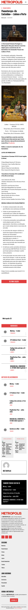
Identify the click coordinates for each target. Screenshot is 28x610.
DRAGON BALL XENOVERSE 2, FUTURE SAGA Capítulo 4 (18, 367)
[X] (6, 21)
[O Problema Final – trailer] (5, 341)
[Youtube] (10, 537)
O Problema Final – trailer (18, 340)
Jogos (12, 352)
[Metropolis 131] (14, 300)
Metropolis (3, 17)
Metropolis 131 (7, 318)
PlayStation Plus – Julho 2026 (18, 358)
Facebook (12, 143)
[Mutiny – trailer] (5, 331)
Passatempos (7, 8)
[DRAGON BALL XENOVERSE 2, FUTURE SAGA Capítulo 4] (5, 368)
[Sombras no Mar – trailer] (5, 430)
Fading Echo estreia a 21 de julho (17, 349)
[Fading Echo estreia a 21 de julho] (5, 350)
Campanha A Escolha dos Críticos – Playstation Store (22, 446)
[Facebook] (2, 21)
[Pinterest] (9, 21)
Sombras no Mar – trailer (17, 429)
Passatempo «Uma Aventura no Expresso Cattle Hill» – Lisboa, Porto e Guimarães (9, 448)
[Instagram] (6, 537)
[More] (16, 21)
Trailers (13, 333)
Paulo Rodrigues (18, 608)
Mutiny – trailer (15, 331)
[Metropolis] (6, 465)
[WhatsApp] (12, 21)
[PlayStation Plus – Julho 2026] (5, 359)
